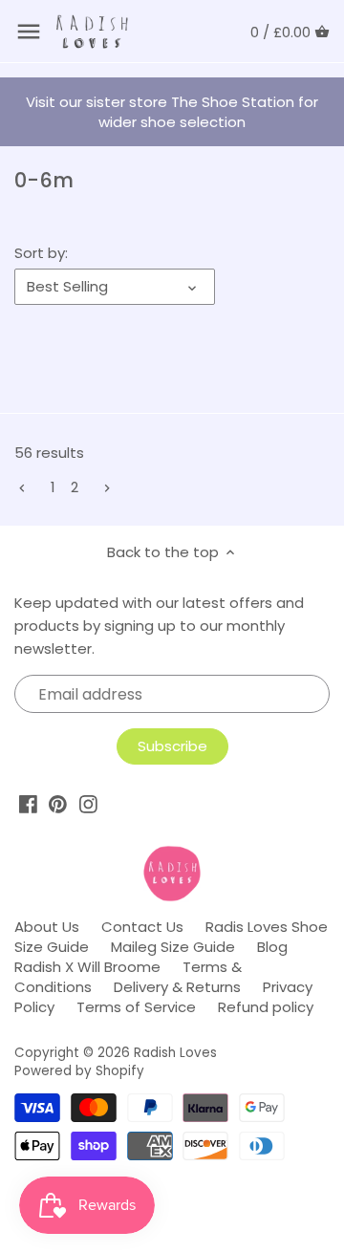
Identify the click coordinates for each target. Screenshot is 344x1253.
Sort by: (41, 253)
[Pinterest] (58, 804)
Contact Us (142, 927)
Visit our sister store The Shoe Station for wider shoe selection (172, 112)
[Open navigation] (28, 31)
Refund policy (265, 1007)
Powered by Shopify (79, 1071)
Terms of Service (136, 1007)
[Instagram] (88, 804)
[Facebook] (28, 804)
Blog (272, 947)
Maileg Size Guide (173, 947)
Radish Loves (175, 1053)
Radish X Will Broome (87, 967)
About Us (46, 927)
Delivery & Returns (177, 987)
